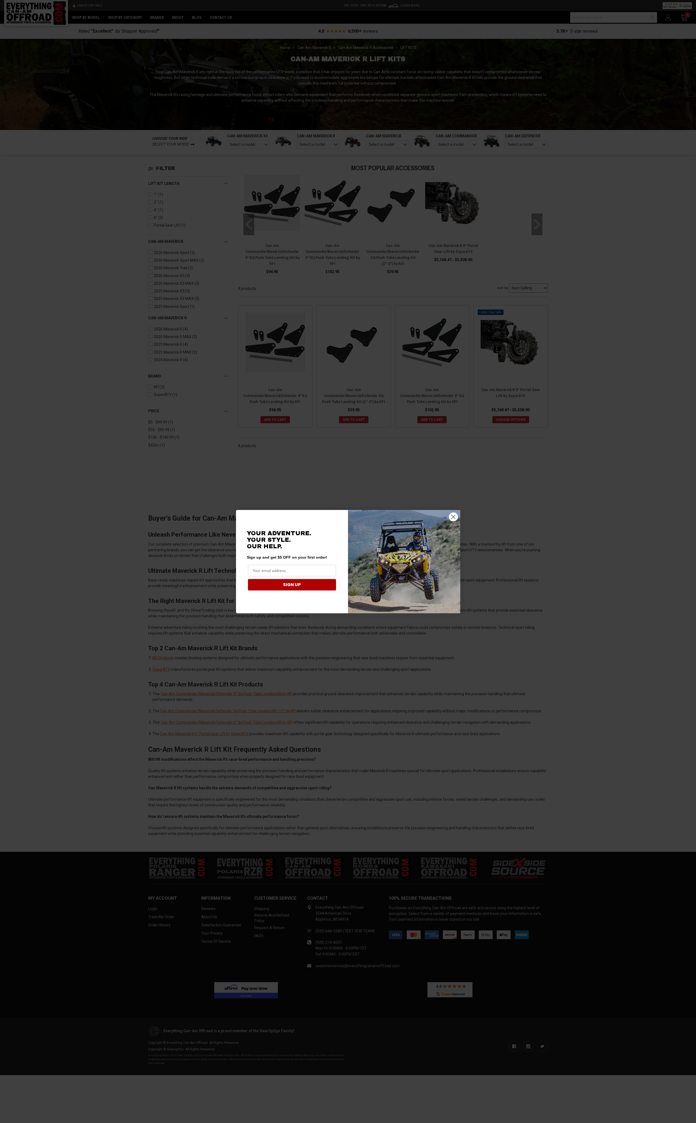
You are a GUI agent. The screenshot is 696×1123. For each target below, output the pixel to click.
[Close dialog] (453, 517)
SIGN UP (292, 584)
